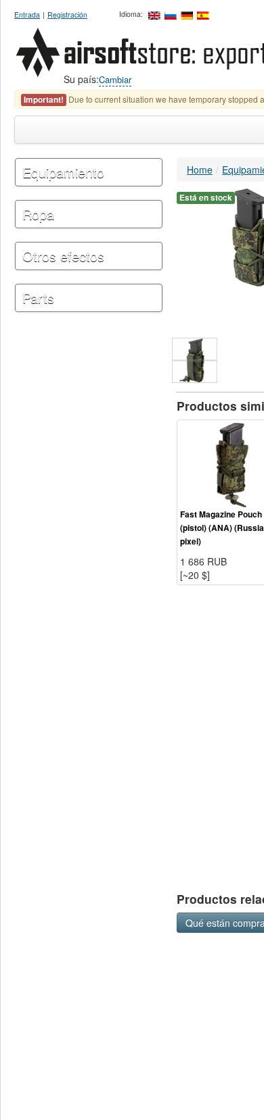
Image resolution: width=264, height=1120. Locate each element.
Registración (67, 14)
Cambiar (115, 79)
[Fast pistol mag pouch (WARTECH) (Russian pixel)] (194, 360)
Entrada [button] (27, 14)
